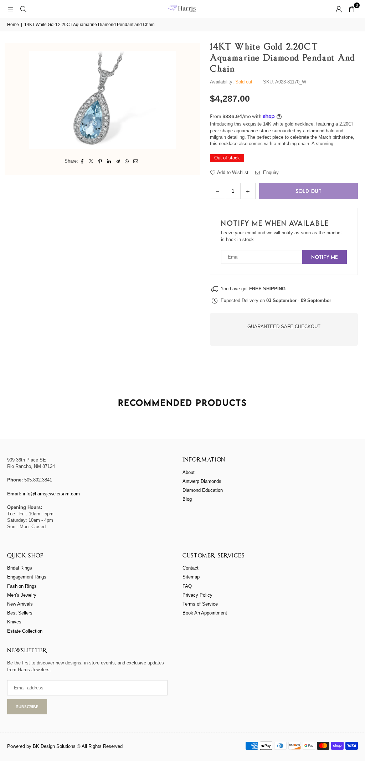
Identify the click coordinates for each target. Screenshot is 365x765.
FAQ (187, 586)
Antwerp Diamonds (201, 481)
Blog (187, 499)
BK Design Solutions (54, 746)
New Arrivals (20, 604)
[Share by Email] (136, 161)
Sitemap (191, 577)
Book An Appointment (204, 613)
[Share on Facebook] (82, 161)
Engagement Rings (26, 577)
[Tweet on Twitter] (91, 161)
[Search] (23, 8)
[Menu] (10, 8)
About (188, 472)
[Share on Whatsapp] (127, 161)
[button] (351, 8)
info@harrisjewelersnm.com (51, 493)
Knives (14, 621)
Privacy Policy (197, 595)
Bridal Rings (19, 568)
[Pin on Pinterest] (100, 161)
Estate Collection (24, 631)
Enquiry (270, 172)
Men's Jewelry (21, 595)
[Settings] (338, 8)
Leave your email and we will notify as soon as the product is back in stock (281, 236)
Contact (190, 568)
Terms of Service (200, 604)
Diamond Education (202, 490)
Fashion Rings (22, 586)
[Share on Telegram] (118, 161)
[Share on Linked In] (109, 161)
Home (13, 24)
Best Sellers (19, 613)
